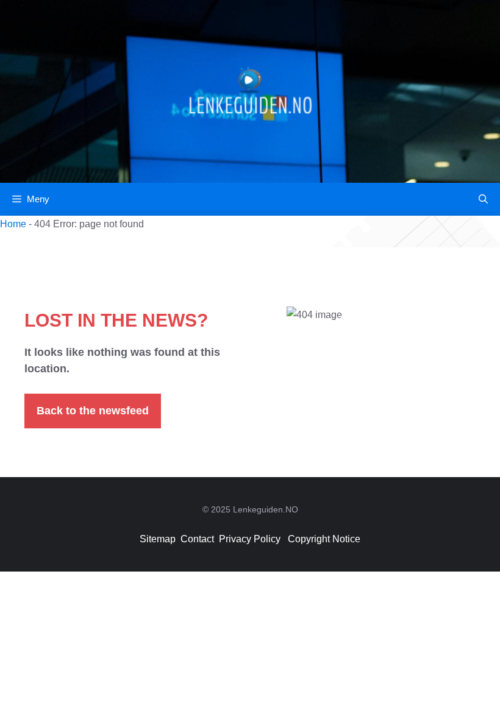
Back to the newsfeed (93, 411)
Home (13, 224)
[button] (483, 199)
